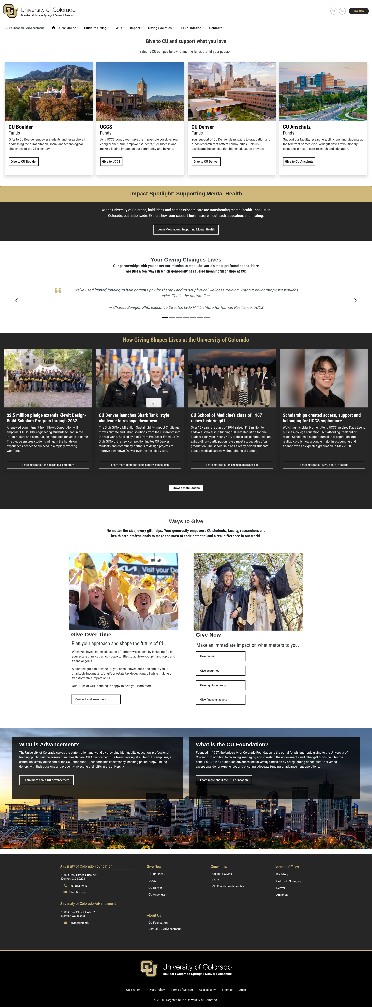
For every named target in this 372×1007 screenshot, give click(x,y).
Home (53, 28)
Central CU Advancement (164, 929)
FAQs (215, 880)
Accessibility (207, 989)
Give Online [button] (67, 28)
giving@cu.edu (79, 923)
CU (155, 874)
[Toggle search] (334, 11)
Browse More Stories (186, 488)
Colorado (287, 881)
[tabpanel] (186, 300)
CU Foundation (158, 922)
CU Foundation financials (228, 886)
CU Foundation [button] (190, 28)
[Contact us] (342, 11)
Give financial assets (213, 699)
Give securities (209, 670)
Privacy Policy (156, 989)
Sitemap (227, 989)
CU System (133, 989)
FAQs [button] (118, 28)
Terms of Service (182, 989)
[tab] (165, 317)
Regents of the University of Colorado (191, 1000)
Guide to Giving (222, 874)
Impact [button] (135, 28)
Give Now (358, 10)
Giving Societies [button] (160, 28)
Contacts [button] (215, 28)
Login (242, 989)
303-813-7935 (78, 886)
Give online (207, 656)
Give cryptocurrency (213, 685)
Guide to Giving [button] (95, 28)
